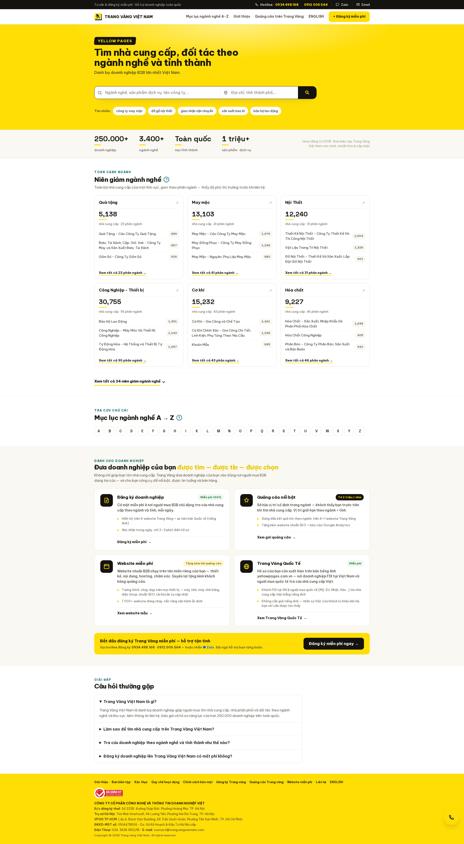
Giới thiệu (241, 16)
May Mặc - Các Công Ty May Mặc (219, 234)
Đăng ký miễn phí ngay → (334, 643)
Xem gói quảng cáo (276, 537)
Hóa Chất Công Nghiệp (303, 335)
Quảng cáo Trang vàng (266, 782)
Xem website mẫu (134, 613)
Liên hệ (321, 782)
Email (366, 5)
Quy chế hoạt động (165, 782)
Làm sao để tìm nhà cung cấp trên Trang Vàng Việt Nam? (158, 729)
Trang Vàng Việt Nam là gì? (130, 701)
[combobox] (157, 92)
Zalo (344, 5)
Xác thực (141, 782)
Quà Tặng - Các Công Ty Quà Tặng (127, 234)
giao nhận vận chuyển (197, 111)
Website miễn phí (299, 782)
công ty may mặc (129, 111)
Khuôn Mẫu (200, 344)
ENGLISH (316, 16)
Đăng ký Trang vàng (231, 782)
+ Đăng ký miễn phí (349, 16)
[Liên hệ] (451, 817)
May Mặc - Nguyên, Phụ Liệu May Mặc (221, 257)
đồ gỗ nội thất (161, 111)
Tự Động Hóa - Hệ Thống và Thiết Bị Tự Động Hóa (130, 346)
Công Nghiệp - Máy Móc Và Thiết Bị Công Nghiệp (127, 333)
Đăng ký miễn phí (134, 542)
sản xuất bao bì (233, 111)
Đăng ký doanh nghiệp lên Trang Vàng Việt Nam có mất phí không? (167, 756)
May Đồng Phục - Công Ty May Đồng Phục (221, 245)
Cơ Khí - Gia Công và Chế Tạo (216, 321)
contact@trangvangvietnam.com (179, 830)
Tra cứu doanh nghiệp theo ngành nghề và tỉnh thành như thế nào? (166, 742)
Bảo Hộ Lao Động (113, 321)
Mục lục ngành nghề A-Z (207, 16)
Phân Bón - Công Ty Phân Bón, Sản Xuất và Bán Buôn (317, 346)
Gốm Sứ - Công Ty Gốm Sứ (120, 257)
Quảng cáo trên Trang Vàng (279, 16)
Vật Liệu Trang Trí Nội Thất (306, 247)
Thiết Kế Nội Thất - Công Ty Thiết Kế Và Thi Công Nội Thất (317, 236)
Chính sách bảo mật (198, 782)
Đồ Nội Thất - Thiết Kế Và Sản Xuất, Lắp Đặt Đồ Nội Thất (317, 259)
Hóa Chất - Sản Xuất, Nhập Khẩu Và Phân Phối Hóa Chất (313, 323)
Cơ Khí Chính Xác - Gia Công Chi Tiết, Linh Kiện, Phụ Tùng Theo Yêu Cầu (221, 333)
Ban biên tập (121, 782)
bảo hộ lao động (266, 111)
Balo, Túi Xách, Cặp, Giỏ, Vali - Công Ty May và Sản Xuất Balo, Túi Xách (130, 245)
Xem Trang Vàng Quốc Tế (282, 618)
